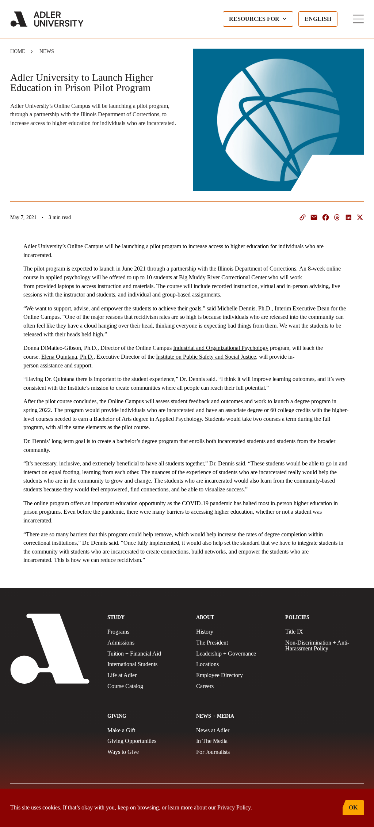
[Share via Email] (314, 217)
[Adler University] (47, 19)
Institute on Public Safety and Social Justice (206, 357)
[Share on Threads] (337, 217)
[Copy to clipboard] (302, 217)
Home (17, 51)
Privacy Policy (234, 807)
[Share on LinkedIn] (348, 217)
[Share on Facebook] (325, 217)
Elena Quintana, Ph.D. (67, 357)
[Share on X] (360, 217)
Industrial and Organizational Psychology (220, 348)
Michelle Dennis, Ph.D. (244, 308)
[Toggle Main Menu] (358, 19)
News (46, 51)
